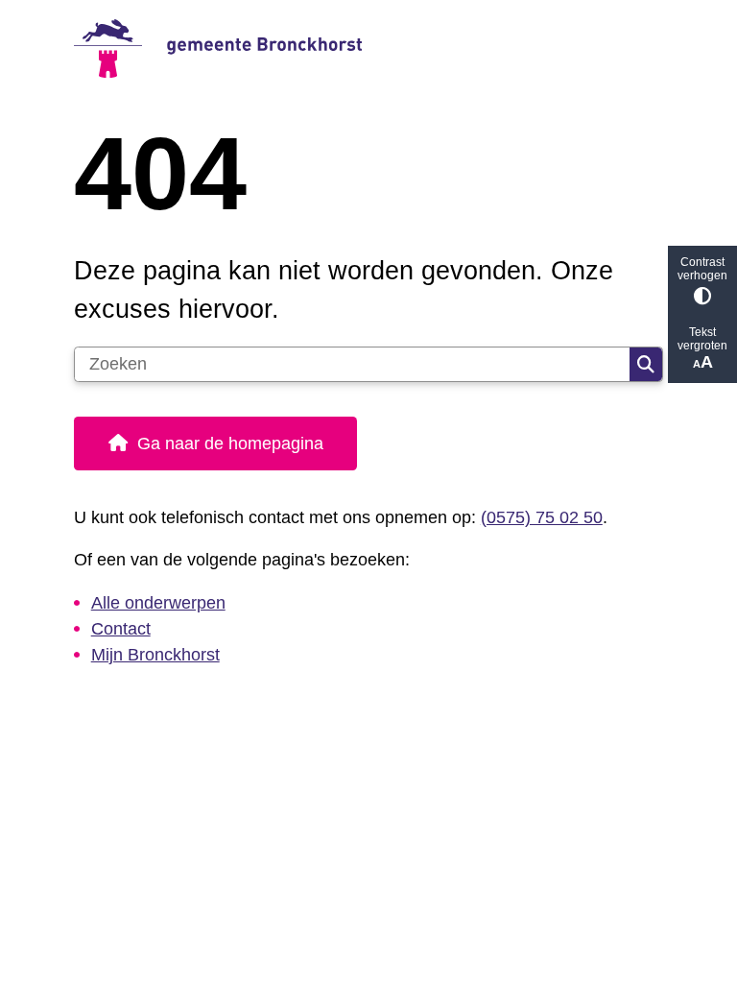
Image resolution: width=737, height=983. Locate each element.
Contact (121, 628)
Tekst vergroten (702, 338)
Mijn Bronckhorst (155, 654)
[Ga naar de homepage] (368, 48)
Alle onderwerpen (158, 602)
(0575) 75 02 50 (542, 517)
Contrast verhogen (702, 268)
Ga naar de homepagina (230, 443)
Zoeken (646, 365)
